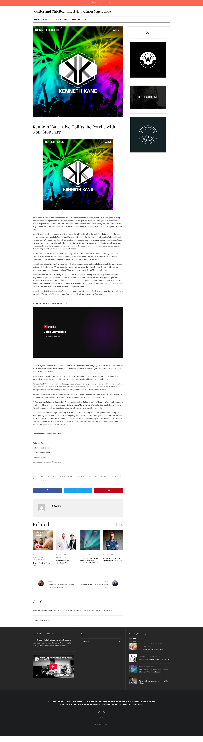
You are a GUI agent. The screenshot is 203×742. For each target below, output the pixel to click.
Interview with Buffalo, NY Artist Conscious (80, 704)
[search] (119, 641)
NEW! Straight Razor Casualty (101, 3)
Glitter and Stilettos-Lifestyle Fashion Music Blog (72, 11)
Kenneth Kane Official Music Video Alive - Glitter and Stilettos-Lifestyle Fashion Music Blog (77, 610)
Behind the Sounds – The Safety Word (64, 562)
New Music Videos (39, 559)
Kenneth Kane (81, 476)
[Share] (47, 490)
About (37, 19)
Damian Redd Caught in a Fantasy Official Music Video (61, 584)
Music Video (94, 476)
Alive (42, 476)
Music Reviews (43, 122)
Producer (116, 476)
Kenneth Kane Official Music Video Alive (94, 584)
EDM (55, 476)
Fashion (56, 19)
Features (76, 19)
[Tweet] (78, 490)
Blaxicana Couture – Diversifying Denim (65, 702)
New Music (105, 476)
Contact (87, 19)
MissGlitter (58, 506)
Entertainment (38, 555)
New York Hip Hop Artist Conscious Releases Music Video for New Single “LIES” (120, 702)
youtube (43, 480)
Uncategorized (61, 557)
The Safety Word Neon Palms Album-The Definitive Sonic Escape (89, 560)
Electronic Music (66, 476)
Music (45, 19)
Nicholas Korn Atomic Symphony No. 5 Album (112, 559)
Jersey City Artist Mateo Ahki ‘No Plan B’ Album (122, 704)
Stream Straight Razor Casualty (42, 564)
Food (66, 19)
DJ (49, 476)
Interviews (59, 555)
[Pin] (108, 490)
